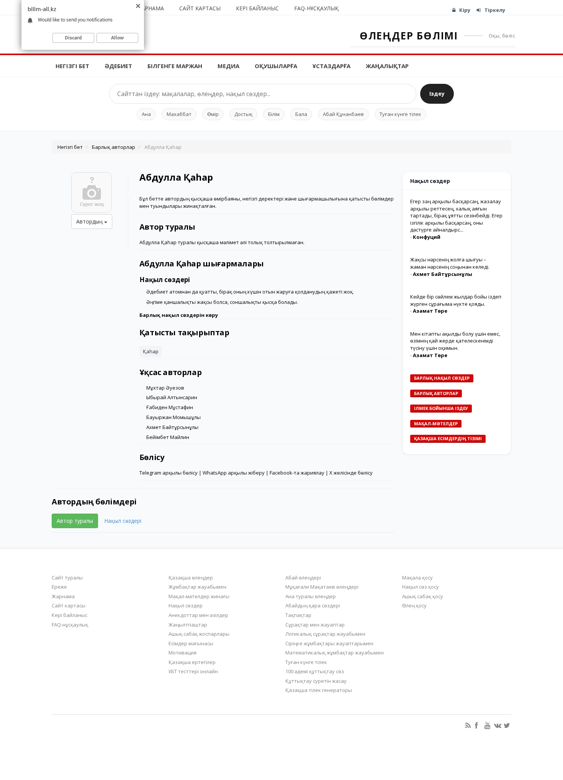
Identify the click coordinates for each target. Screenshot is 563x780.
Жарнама (150, 8)
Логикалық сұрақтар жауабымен (325, 633)
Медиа (228, 66)
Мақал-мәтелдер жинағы (199, 596)
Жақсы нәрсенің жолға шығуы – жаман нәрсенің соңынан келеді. (449, 263)
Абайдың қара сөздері (312, 605)
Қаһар (151, 351)
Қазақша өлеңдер (191, 577)
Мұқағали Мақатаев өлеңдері (321, 586)
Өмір (213, 114)
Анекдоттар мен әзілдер (198, 615)
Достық (243, 114)
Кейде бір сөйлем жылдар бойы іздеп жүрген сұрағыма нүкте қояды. (455, 300)
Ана (146, 114)
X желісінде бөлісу (351, 472)
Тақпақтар (298, 615)
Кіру (464, 10)
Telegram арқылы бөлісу (168, 472)
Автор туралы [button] (75, 520)
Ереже (59, 586)
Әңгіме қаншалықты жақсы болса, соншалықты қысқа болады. (222, 302)
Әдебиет (118, 66)
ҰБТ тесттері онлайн (193, 671)
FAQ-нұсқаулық (316, 8)
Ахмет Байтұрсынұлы (172, 427)
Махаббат (179, 114)
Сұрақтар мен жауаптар (315, 624)
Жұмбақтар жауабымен (197, 586)
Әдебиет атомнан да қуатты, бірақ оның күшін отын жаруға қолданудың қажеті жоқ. (250, 291)
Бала (301, 114)
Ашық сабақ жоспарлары (199, 633)
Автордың (90, 221)
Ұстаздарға (331, 66)
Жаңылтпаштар (188, 624)
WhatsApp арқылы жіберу (234, 472)
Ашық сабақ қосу (422, 596)
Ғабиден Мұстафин (169, 407)
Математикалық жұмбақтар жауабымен (334, 652)
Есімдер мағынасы (191, 643)
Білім (274, 114)
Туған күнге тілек (400, 114)
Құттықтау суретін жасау (316, 680)
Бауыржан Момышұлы (173, 417)
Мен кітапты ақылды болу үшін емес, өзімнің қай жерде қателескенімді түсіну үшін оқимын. (455, 340)
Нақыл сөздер (186, 605)
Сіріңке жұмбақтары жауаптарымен (329, 643)
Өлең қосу (414, 605)
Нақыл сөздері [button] (122, 520)
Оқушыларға (276, 66)
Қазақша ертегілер (192, 662)
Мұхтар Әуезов (165, 387)
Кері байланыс (257, 8)
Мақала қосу (417, 577)
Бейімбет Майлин (167, 437)
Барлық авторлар (113, 147)
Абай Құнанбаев (343, 114)
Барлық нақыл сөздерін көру (178, 315)
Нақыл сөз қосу (420, 586)
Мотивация (182, 652)
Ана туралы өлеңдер (310, 596)
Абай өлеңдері (303, 577)
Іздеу (437, 93)
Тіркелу (494, 10)
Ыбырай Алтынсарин (171, 397)
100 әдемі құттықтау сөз (314, 671)
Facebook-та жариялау (297, 472)
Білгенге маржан (174, 66)
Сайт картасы (200, 8)
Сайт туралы (67, 577)
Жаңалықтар (387, 66)
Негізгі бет (72, 66)
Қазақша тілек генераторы (318, 690)
